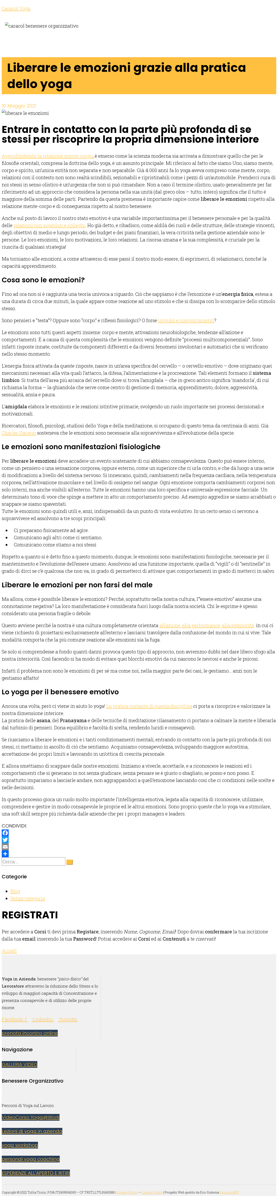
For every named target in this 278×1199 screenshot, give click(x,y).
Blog (15, 891)
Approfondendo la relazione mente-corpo (47, 156)
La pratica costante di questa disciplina (149, 706)
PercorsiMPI (229, 1192)
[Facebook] (139, 832)
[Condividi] (139, 853)
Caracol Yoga (16, 8)
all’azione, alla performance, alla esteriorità (206, 625)
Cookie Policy (152, 1192)
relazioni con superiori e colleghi (49, 225)
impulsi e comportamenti (186, 320)
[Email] (139, 846)
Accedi (9, 951)
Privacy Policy (127, 1192)
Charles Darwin (19, 433)
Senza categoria (27, 898)
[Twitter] (139, 839)
